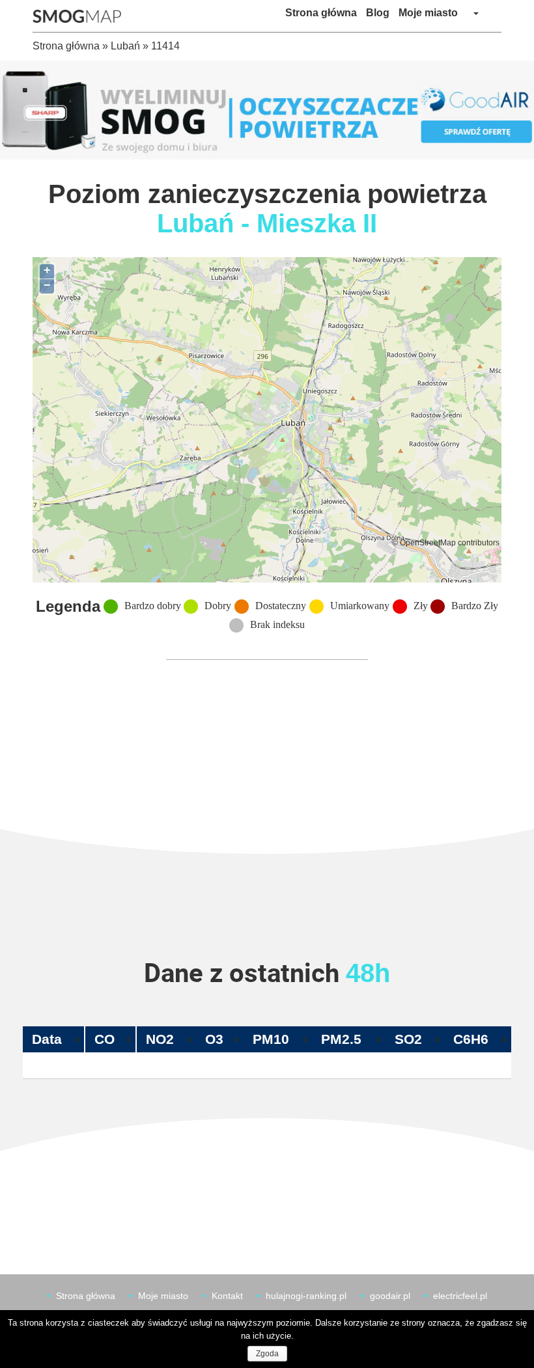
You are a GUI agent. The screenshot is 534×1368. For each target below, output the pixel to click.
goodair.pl (390, 1296)
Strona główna (321, 12)
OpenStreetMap (428, 542)
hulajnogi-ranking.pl (306, 1296)
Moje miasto (428, 12)
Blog (377, 12)
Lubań (125, 45)
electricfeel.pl (460, 1296)
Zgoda (267, 1353)
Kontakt (227, 1296)
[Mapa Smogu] (82, 16)
